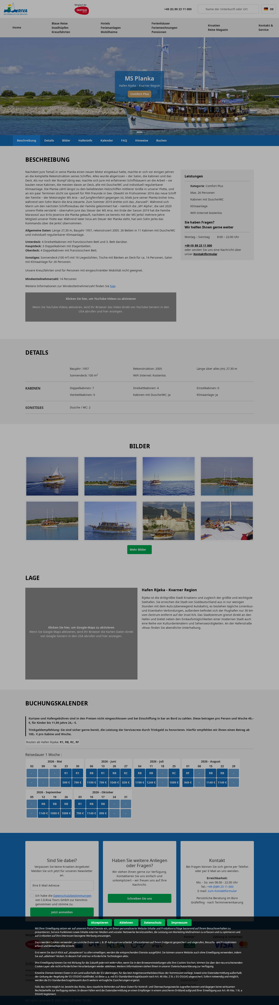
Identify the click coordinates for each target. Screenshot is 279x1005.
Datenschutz (153, 922)
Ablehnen (126, 922)
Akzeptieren (99, 922)
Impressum (179, 922)
